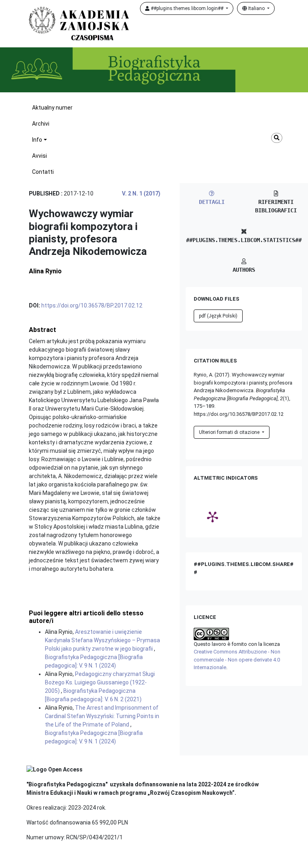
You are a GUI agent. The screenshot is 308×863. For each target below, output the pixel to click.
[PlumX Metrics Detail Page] (212, 516)
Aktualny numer (52, 107)
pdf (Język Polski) (218, 316)
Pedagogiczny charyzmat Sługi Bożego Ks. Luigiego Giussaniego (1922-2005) (100, 682)
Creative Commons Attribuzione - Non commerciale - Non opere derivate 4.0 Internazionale (237, 659)
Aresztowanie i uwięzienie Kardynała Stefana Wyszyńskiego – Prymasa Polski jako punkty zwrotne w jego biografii (102, 640)
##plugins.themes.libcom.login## (187, 8)
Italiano (256, 8)
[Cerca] (276, 138)
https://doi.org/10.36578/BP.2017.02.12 (91, 305)
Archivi (40, 123)
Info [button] (37, 139)
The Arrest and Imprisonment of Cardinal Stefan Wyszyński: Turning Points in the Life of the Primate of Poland (102, 716)
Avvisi (39, 156)
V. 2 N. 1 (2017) (141, 193)
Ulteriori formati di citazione (230, 432)
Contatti (43, 172)
